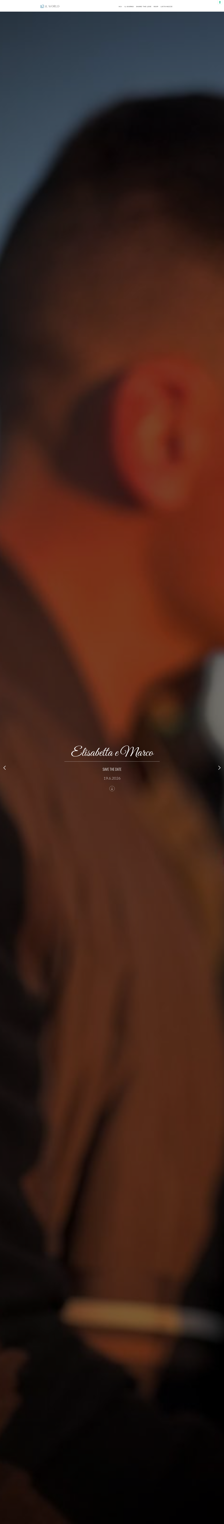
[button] (4, 768)
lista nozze (167, 6)
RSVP (156, 6)
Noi (120, 6)
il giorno (129, 6)
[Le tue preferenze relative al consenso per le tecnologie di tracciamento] (220, 2)
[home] (50, 4)
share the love (143, 6)
